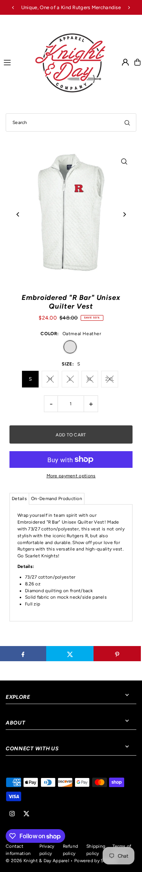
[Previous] (13, 7)
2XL (109, 379)
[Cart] (137, 62)
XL (90, 379)
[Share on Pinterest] (117, 653)
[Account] (125, 62)
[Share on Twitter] (70, 653)
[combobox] (71, 122)
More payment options (71, 475)
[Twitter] (26, 814)
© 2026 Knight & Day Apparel (37, 860)
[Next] (129, 7)
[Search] (127, 122)
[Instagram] (12, 814)
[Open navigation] (15, 62)
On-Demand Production (56, 498)
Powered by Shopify (95, 860)
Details (19, 498)
